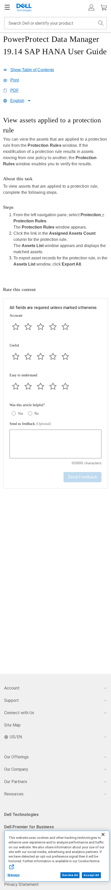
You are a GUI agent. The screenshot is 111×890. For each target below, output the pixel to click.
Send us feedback (30, 424)
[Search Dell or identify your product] (101, 23)
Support (11, 700)
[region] (55, 193)
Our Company (16, 769)
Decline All (70, 875)
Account (12, 688)
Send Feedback (82, 477)
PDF (14, 90)
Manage (13, 875)
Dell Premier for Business (29, 826)
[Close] (103, 834)
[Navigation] (7, 7)
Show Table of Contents (32, 70)
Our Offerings (16, 757)
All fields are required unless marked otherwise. (53, 307)
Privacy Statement (21, 884)
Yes (20, 413)
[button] (91, 7)
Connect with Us (19, 712)
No (36, 413)
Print (14, 80)
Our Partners (15, 781)
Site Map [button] (12, 725)
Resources (13, 794)
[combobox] (55, 23)
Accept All (91, 875)
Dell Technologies (21, 814)
